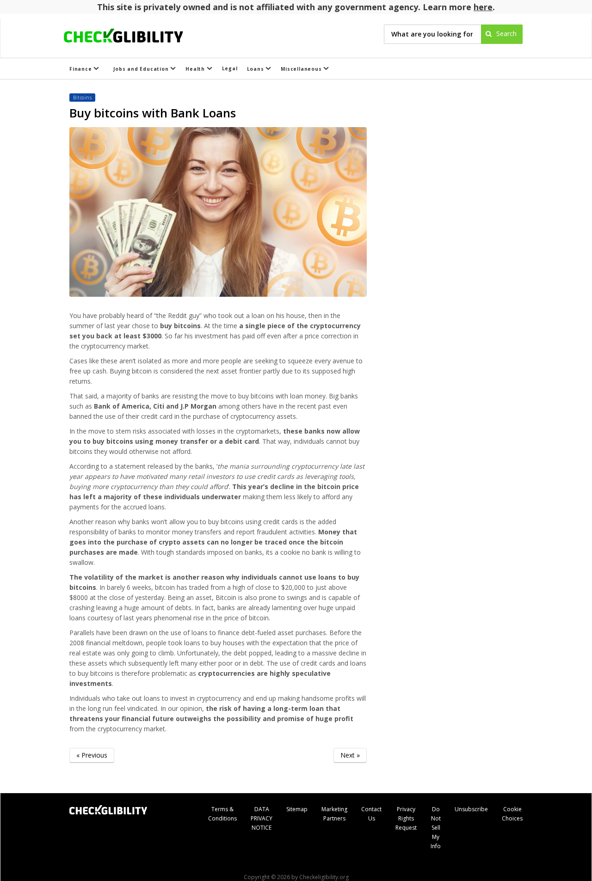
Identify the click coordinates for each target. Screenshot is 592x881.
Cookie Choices (512, 813)
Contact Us (371, 813)
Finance (81, 69)
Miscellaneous (302, 69)
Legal (230, 68)
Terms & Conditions (222, 813)
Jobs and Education (141, 69)
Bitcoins (82, 97)
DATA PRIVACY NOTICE (261, 818)
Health (196, 69)
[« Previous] (91, 769)
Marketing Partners (334, 813)
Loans (256, 69)
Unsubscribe (471, 809)
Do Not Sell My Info (436, 827)
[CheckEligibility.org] (131, 34)
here (483, 6)
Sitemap (297, 809)
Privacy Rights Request (406, 818)
